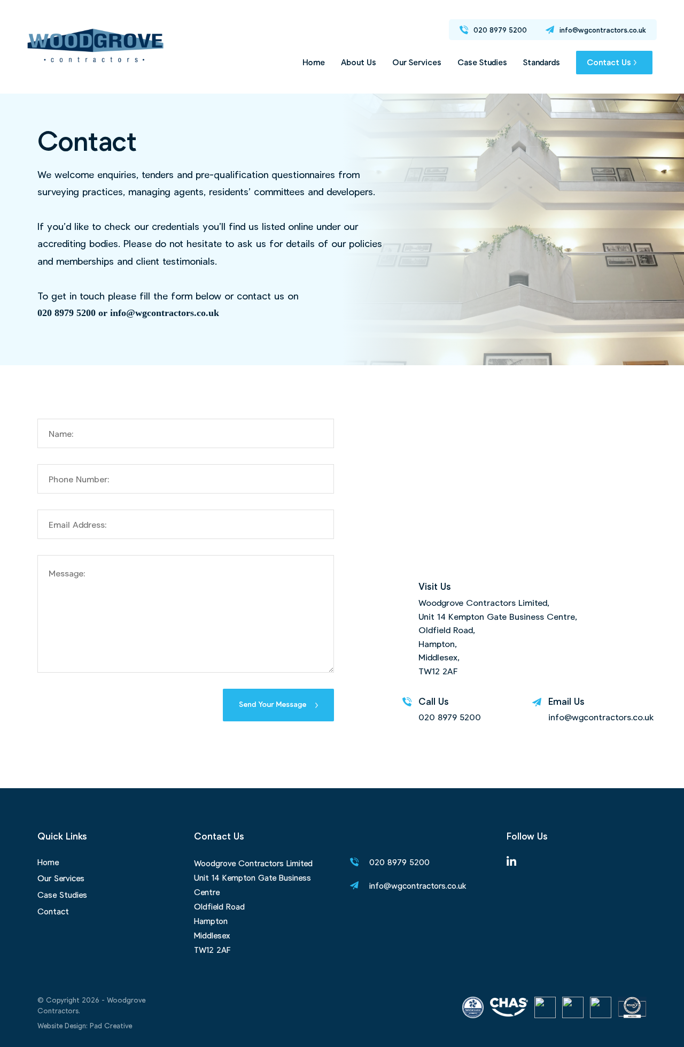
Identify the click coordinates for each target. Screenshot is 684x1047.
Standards (541, 62)
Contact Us (609, 62)
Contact (53, 911)
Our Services (416, 62)
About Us (358, 62)
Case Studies (482, 62)
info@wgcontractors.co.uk (601, 717)
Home (313, 62)
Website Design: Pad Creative (84, 1025)
